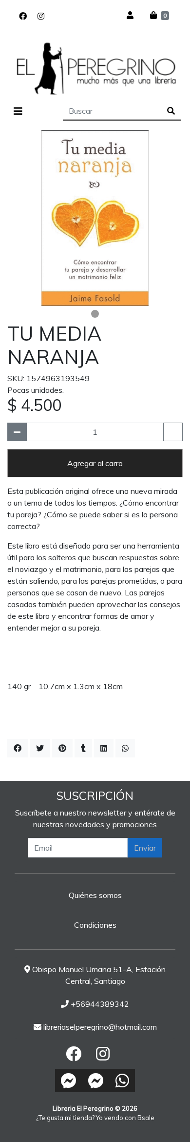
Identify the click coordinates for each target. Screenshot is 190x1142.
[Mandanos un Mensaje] (68, 1080)
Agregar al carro (95, 463)
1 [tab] (95, 314)
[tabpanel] (95, 218)
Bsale (145, 1118)
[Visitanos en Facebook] (23, 16)
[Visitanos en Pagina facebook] (55, 16)
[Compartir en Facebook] (17, 748)
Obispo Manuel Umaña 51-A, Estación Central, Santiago (98, 975)
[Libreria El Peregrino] (95, 68)
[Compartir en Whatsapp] (125, 748)
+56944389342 (99, 1004)
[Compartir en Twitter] (40, 748)
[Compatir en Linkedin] (104, 748)
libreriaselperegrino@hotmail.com (99, 1027)
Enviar (145, 848)
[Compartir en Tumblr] (83, 748)
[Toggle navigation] (18, 111)
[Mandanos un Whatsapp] (122, 1080)
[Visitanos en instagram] (41, 16)
